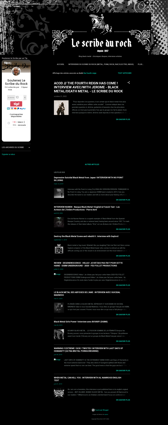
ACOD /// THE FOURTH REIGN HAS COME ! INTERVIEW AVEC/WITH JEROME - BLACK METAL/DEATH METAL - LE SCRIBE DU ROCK (88, 87)
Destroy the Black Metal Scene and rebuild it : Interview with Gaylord (86, 236)
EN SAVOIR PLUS (123, 119)
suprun (106, 414)
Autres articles (92, 164)
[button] (128, 83)
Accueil (60, 64)
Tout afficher (124, 73)
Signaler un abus (8, 154)
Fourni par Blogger (102, 410)
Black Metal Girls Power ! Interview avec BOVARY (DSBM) (81, 321)
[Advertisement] (143, 104)
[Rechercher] (149, 6)
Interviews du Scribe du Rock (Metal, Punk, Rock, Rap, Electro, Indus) (101, 64)
